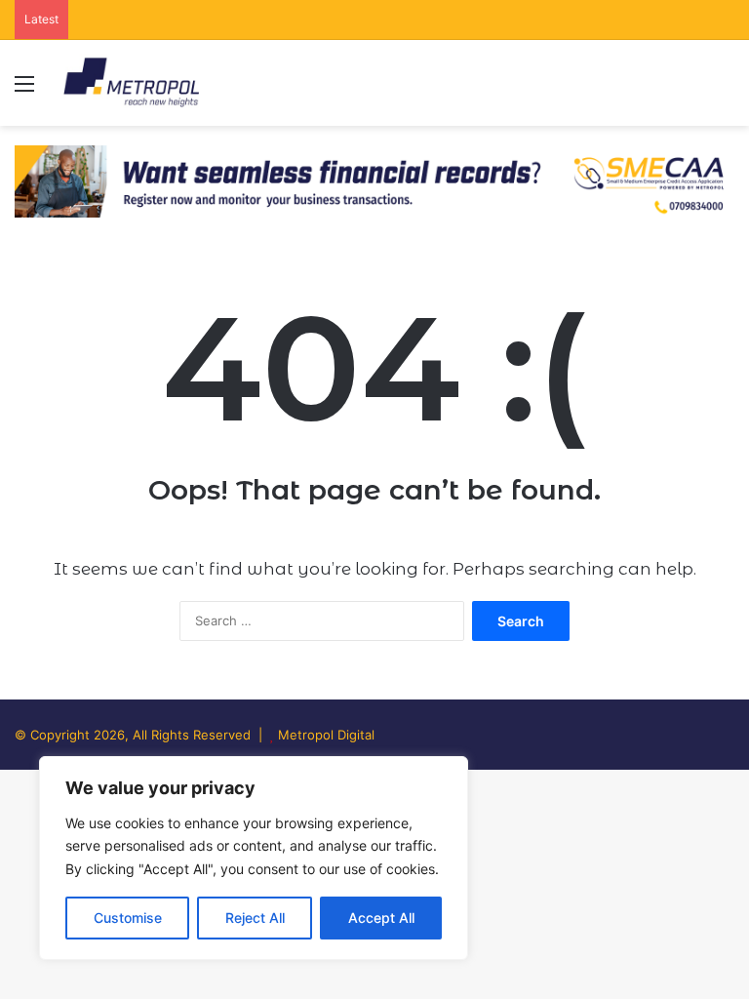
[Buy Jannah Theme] (374, 179)
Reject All (255, 917)
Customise (128, 917)
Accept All (381, 917)
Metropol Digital (326, 734)
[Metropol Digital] (131, 83)
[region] (253, 858)
